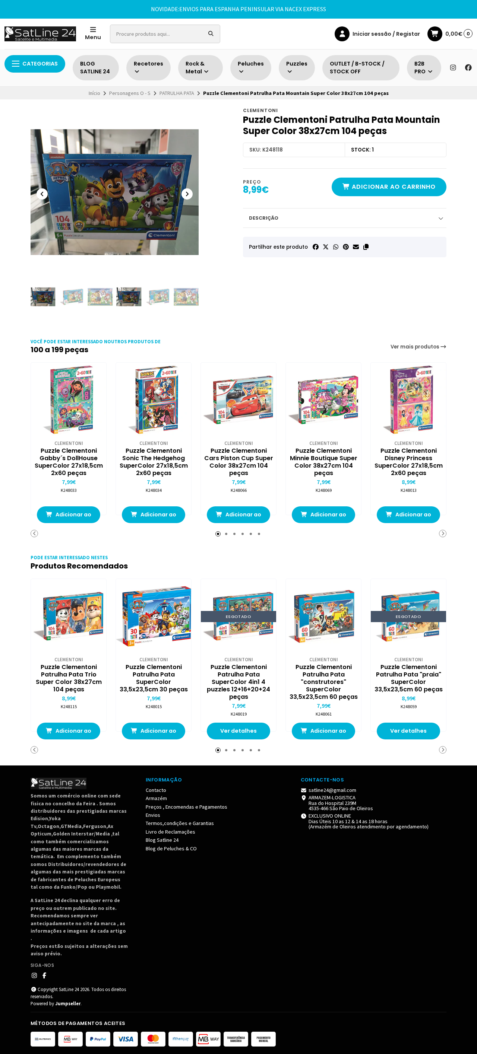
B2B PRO (420, 68)
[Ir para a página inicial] (40, 33)
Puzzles (296, 63)
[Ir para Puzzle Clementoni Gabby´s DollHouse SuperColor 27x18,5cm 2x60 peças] (68, 400)
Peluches (251, 63)
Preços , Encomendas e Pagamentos (186, 806)
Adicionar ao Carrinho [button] (72, 517)
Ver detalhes (238, 731)
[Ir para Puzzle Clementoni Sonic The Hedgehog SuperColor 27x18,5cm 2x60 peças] (153, 400)
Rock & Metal (195, 68)
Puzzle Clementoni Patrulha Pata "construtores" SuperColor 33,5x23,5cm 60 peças (324, 682)
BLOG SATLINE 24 (95, 68)
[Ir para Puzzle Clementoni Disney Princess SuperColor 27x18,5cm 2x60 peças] (408, 400)
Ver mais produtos (415, 346)
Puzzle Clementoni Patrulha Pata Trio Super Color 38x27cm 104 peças (69, 678)
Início (94, 93)
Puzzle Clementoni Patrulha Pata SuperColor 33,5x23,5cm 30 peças (154, 678)
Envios (153, 815)
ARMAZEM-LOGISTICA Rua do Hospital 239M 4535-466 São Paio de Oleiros (341, 803)
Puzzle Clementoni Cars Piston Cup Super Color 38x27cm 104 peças (238, 462)
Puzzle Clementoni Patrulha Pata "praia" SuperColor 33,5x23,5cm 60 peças (409, 678)
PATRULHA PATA (176, 93)
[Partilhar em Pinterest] (346, 247)
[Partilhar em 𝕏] (325, 247)
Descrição (263, 218)
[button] (366, 247)
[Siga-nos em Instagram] (453, 68)
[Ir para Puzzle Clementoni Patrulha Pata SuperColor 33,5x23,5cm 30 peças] (153, 616)
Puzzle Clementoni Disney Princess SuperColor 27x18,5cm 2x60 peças (409, 462)
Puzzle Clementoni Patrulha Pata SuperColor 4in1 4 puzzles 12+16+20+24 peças (238, 682)
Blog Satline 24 (162, 840)
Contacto (156, 790)
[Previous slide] (42, 194)
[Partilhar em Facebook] (315, 247)
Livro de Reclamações (170, 831)
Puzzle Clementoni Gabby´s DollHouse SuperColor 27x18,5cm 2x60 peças (69, 462)
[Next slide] (187, 194)
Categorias (40, 63)
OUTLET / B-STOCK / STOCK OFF (357, 68)
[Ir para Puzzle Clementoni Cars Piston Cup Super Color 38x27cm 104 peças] (238, 400)
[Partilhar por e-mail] (356, 247)
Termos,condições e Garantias (180, 823)
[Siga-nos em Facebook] (468, 68)
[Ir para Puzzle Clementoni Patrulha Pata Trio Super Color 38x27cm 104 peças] (68, 616)
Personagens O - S (130, 93)
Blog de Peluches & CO (171, 848)
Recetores (148, 63)
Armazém (156, 798)
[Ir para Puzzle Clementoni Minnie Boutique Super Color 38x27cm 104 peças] (323, 400)
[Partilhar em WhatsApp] (335, 247)
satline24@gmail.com (332, 790)
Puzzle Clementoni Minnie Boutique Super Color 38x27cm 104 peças (323, 462)
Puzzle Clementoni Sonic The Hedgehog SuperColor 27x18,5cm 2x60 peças (154, 462)
